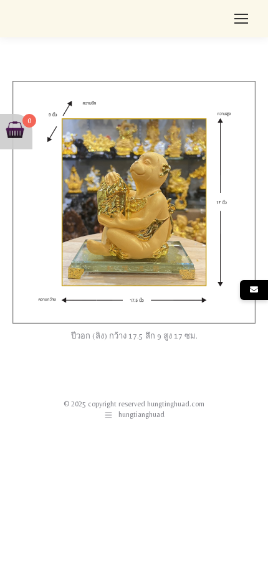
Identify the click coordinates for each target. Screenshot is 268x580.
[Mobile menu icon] (241, 18)
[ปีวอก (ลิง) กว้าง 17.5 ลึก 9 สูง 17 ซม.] (134, 202)
